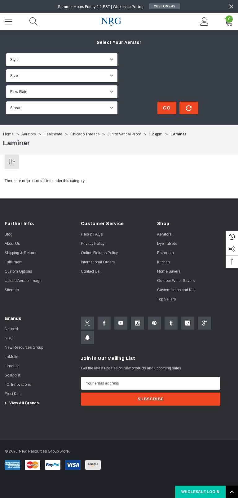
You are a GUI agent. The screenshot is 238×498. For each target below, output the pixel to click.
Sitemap (12, 290)
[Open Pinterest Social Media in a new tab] (154, 323)
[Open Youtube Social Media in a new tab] (120, 323)
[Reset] (188, 108)
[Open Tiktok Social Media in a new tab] (187, 323)
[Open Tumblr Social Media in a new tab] (171, 323)
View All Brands (23, 403)
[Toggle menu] (9, 20)
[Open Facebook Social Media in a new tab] (104, 323)
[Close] (231, 6)
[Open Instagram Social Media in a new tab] (137, 323)
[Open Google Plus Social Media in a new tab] (204, 323)
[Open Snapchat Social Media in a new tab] (87, 337)
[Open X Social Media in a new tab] (87, 323)
